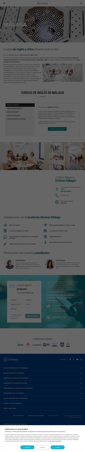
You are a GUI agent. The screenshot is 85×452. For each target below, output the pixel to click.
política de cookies (56, 441)
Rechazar (27, 447)
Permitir (57, 447)
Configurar (42, 447)
